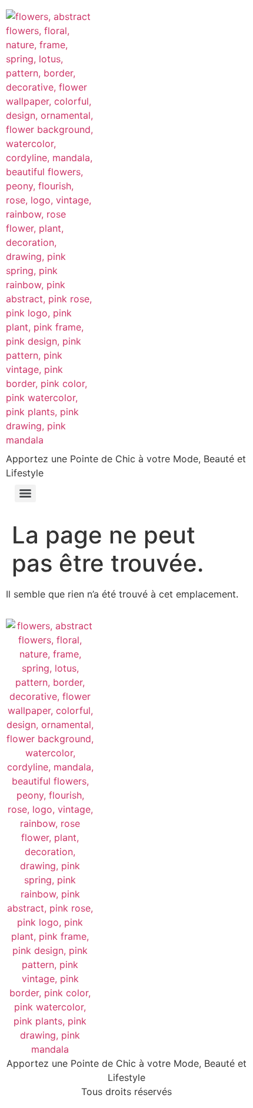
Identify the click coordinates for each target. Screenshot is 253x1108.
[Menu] (25, 493)
